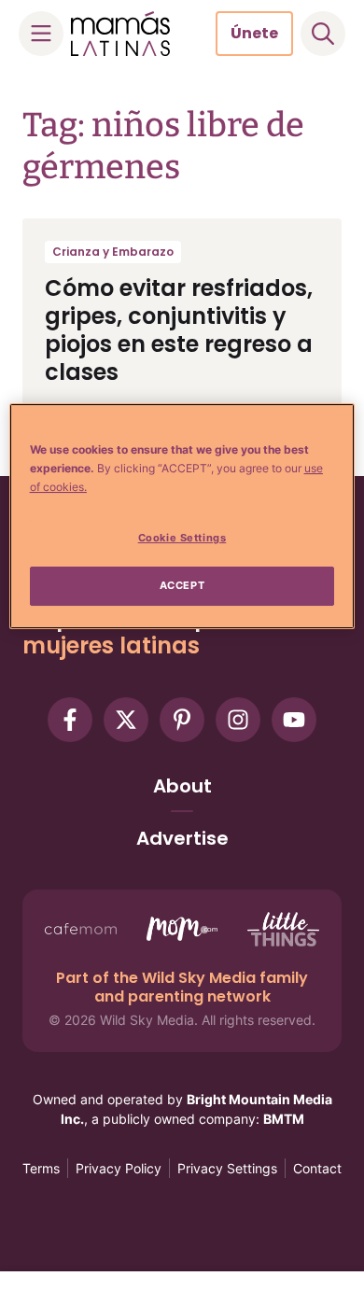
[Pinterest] (182, 719)
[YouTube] (294, 719)
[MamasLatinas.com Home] (120, 33)
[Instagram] (238, 719)
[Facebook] (70, 719)
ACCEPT (182, 585)
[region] (182, 516)
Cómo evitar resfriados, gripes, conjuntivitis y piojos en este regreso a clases (179, 330)
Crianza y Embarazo (113, 251)
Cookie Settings (182, 537)
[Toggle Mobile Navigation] (41, 33)
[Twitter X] (126, 719)
